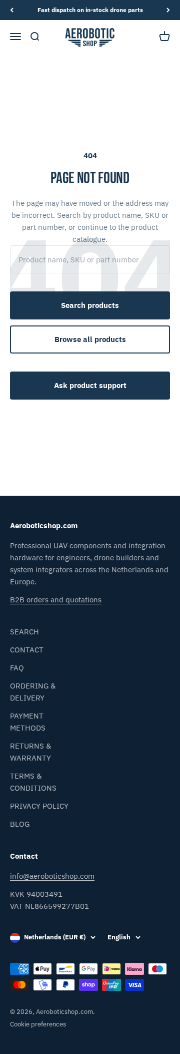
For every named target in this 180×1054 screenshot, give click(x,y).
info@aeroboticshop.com (52, 876)
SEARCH (24, 631)
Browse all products (90, 339)
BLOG (20, 824)
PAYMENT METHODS (28, 722)
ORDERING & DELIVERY (33, 691)
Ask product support (90, 385)
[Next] (168, 10)
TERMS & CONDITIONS (33, 782)
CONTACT (27, 649)
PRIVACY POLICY (39, 806)
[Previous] (12, 10)
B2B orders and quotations (56, 599)
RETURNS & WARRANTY (30, 752)
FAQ (17, 667)
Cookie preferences (38, 1024)
